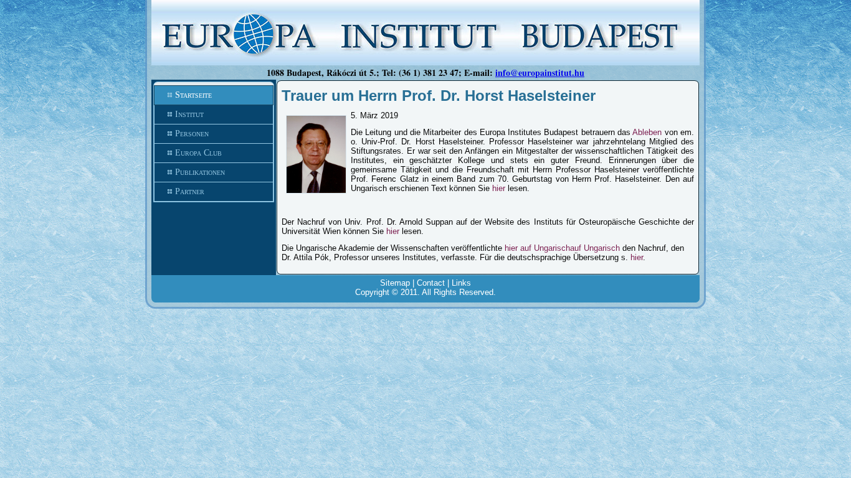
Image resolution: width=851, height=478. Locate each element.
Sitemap (395, 283)
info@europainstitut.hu (539, 72)
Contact (431, 283)
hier (498, 188)
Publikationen (200, 172)
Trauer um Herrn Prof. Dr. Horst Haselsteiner (439, 95)
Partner (189, 191)
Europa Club (198, 152)
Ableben (647, 132)
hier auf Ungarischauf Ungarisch (562, 248)
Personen (192, 133)
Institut (189, 114)
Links (461, 283)
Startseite (193, 95)
